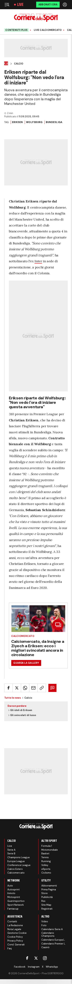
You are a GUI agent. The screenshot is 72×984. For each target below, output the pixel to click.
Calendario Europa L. (53, 939)
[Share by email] (33, 688)
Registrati (46, 908)
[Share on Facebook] (8, 688)
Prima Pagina (48, 889)
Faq (9, 948)
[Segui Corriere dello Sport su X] (36, 958)
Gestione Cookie (17, 932)
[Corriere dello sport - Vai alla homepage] (36, 17)
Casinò (45, 947)
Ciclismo (46, 872)
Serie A (11, 849)
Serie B (11, 853)
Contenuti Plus (16, 30)
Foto (44, 925)
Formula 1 (46, 845)
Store (44, 893)
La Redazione (15, 925)
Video (44, 921)
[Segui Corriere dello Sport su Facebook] (27, 958)
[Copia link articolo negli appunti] (42, 688)
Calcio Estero (15, 869)
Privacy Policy (15, 940)
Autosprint (13, 889)
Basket (45, 853)
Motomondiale (49, 849)
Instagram (34, 966)
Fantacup (12, 908)
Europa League (16, 861)
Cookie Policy (15, 936)
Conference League (18, 865)
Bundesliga (54, 122)
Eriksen (17, 122)
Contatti (12, 921)
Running (46, 861)
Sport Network (15, 904)
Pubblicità (47, 897)
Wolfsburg (34, 122)
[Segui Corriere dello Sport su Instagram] (45, 958)
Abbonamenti (49, 885)
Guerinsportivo (16, 901)
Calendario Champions (47, 934)
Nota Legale (14, 929)
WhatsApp (52, 966)
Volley (44, 865)
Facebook (19, 966)
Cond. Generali (16, 944)
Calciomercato (23, 636)
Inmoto (11, 893)
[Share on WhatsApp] (25, 688)
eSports (45, 869)
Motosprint (13, 897)
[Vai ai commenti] (52, 688)
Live (20, 5)
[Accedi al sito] (65, 4)
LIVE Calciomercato (48, 30)
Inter (38, 261)
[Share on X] (17, 688)
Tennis (45, 857)
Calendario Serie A (52, 929)
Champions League (18, 857)
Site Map (46, 904)
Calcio (18, 63)
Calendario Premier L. (53, 943)
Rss (43, 901)
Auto (10, 885)
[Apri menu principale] (6, 4)
